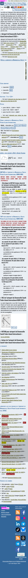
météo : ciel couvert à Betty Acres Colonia (12, 153)
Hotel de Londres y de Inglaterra (10, 373)
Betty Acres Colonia (8, 43)
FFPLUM (20, 484)
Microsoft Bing (22, 500)
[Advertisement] (14, 447)
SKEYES (7, 497)
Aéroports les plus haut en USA (16, 99)
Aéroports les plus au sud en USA (11, 54)
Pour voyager (4, 150)
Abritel (8, 128)
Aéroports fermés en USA (14, 478)
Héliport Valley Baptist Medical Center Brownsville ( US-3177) (12, 419)
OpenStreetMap (7, 501)
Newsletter (3, 516)
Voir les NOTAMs (5, 337)
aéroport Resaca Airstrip (8, 398)
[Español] (19, 7)
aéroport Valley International (9, 144)
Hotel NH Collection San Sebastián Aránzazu (13, 363)
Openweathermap (15, 491)
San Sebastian (5, 377)
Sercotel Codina (6, 367)
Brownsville (23, 41)
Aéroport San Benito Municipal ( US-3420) (13, 472)
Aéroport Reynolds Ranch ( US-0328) (11, 464)
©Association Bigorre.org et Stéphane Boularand (14, 561)
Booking (24, 125)
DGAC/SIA (11, 495)
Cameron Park (14, 47)
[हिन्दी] (23, 7)
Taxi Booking (15, 130)
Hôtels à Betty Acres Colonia (9, 350)
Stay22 (13, 128)
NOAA (12, 486)
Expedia (3, 128)
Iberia (21, 137)
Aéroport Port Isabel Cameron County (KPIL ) (13, 468)
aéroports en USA (12, 57)
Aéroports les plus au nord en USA (17, 52)
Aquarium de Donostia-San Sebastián (12, 369)
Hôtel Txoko (5, 386)
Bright (5, 7)
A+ (2, 7)
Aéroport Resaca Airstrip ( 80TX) (10, 414)
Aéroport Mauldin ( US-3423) (9, 423)
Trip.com (19, 142)
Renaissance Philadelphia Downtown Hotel (13, 352)
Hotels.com (17, 125)
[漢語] (21, 7)
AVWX (12, 484)
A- (0, 7)
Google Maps (14, 500)
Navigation (2, 3)
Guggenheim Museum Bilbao (9, 358)
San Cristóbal (4, 50)
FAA (8, 493)
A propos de (5, 507)
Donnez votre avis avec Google (21, 558)
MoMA (3, 356)
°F (12, 7)
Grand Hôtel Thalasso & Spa (9, 390)
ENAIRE (21, 495)
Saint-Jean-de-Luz (7, 383)
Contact (3, 510)
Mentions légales (5, 512)
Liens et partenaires (6, 514)
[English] (16, 7)
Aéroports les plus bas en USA (9, 101)
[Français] (14, 8)
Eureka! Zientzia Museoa (8, 379)
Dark (8, 7)
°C (10, 7)
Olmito (18, 48)
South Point (23, 43)
